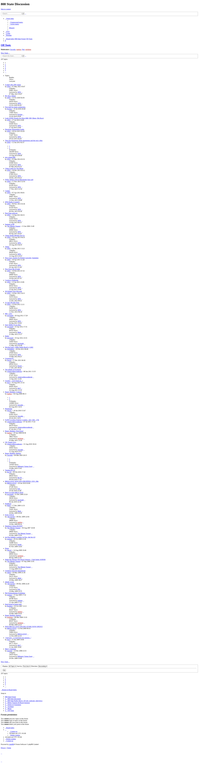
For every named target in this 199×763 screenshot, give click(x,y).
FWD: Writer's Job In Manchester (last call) (19, 180)
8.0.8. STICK (9, 515)
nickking (28, 49)
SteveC (9, 410)
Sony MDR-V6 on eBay (13, 325)
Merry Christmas (10, 649)
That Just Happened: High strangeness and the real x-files (23, 140)
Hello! (7, 336)
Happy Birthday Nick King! (14, 431)
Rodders (10, 606)
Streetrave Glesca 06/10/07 (14, 526)
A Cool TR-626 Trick (12, 302)
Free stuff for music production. (15, 107)
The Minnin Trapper (13, 226)
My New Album (10, 96)
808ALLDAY (11, 483)
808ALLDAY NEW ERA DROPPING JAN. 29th (21, 481)
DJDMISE (10, 349)
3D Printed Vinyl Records (13, 291)
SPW (8, 86)
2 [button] (5, 64)
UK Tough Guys (10, 442)
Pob (23, 49)
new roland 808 (10, 157)
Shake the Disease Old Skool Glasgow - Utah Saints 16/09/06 (25, 559)
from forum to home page (13, 604)
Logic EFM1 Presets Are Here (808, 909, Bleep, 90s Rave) (24, 118)
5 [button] (5, 70)
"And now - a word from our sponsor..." (18, 638)
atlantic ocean (9, 582)
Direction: (34, 666)
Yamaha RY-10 (10, 470)
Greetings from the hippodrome (15, 571)
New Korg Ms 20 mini (12, 269)
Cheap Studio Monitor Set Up (15, 235)
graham (9, 539)
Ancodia (13, 49)
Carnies (7, 191)
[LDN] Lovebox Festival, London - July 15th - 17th (22, 420)
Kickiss (9, 109)
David (9, 360)
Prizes (7, 548)
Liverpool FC (9, 358)
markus (18, 49)
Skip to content (6, 9)
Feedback (8, 504)
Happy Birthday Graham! (13, 392)
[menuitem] (16, 22)
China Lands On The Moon (14, 168)
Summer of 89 (9, 224)
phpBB (11, 744)
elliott (9, 572)
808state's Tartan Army (25, 466)
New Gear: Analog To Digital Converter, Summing (21, 258)
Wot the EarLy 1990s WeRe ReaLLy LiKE (19, 347)
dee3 (8, 383)
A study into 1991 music (13, 85)
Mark (19, 332)
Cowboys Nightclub (11, 280)
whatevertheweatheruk (14, 371)
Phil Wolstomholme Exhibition (15, 593)
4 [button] (5, 68)
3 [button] (5, 66)
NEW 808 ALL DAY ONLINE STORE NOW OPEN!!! (24, 626)
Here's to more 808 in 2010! (14, 492)
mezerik (9, 651)
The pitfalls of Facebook (13, 369)
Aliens (7, 247)
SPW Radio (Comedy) (12, 202)
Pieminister (8, 409)
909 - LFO (8, 314)
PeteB (19, 545)
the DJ (9, 472)
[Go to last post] (22, 92)
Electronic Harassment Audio (14, 129)
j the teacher (11, 517)
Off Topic (6, 45)
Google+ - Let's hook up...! (14, 381)
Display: (5, 666)
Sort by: (20, 666)
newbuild (10, 315)
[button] (5, 72)
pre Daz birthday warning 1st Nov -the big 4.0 (20, 537)
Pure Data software (11, 213)
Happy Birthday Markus (13, 453)
